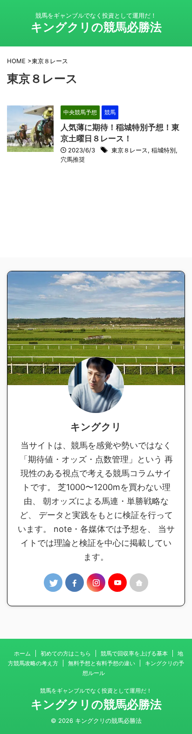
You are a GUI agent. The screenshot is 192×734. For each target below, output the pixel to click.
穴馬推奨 (73, 159)
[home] (139, 582)
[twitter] (53, 582)
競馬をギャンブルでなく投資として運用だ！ (96, 690)
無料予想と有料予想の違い (101, 663)
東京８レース (129, 150)
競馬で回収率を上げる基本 (134, 653)
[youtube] (117, 582)
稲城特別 (163, 150)
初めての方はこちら (66, 653)
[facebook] (74, 582)
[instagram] (96, 582)
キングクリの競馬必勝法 (96, 27)
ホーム (22, 653)
